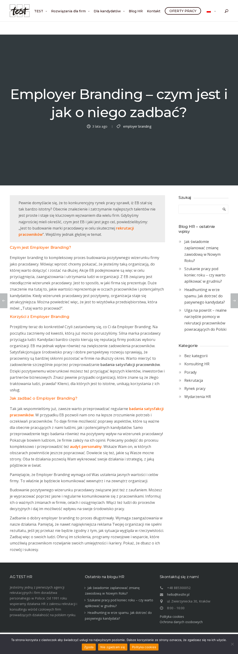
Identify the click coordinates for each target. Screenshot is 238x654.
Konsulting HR (196, 363)
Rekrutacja (193, 380)
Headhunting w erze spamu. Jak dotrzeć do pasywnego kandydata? (204, 296)
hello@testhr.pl (178, 594)
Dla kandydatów (107, 11)
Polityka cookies (172, 616)
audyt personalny (86, 446)
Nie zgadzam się (112, 647)
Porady (190, 372)
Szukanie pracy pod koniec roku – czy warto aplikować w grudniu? (204, 275)
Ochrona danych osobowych (181, 622)
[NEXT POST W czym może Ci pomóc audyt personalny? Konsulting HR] (234, 300)
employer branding (137, 126)
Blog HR (136, 11)
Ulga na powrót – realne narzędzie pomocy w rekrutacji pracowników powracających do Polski (205, 320)
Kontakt (153, 11)
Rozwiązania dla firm (68, 11)
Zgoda (88, 647)
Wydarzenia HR (197, 396)
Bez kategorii (196, 355)
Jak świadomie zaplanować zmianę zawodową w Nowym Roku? (202, 251)
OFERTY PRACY (182, 11)
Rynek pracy (194, 388)
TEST (38, 11)
